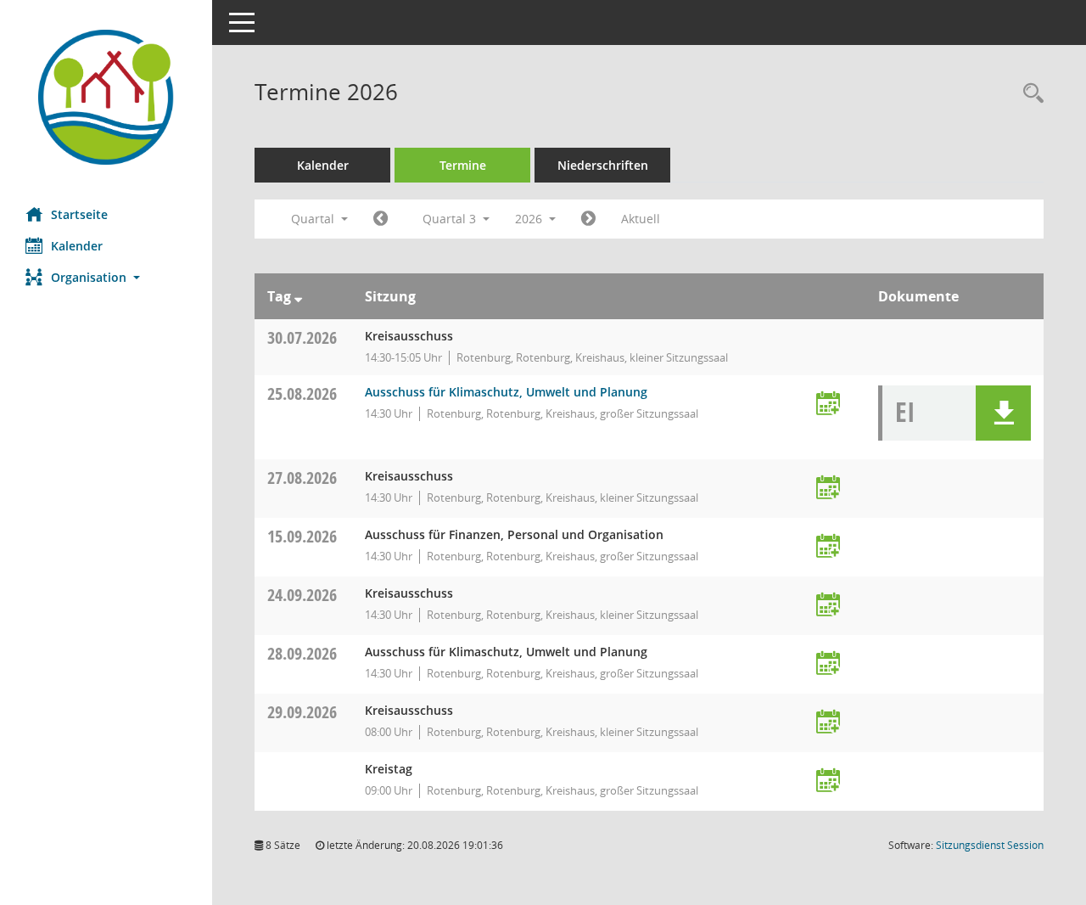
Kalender (77, 246)
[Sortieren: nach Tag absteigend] (298, 296)
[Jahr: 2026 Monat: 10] (588, 219)
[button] (106, 277)
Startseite (79, 214)
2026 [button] (530, 219)
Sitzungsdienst (990, 845)
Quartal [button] (314, 219)
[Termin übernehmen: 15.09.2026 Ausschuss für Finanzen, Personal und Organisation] (828, 547)
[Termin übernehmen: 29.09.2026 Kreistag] (828, 781)
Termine (462, 165)
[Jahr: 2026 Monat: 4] (380, 219)
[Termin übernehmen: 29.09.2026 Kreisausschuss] (828, 723)
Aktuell (640, 219)
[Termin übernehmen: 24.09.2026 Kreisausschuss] (828, 606)
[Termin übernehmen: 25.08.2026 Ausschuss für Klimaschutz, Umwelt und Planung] (828, 404)
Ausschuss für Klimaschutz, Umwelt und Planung (506, 392)
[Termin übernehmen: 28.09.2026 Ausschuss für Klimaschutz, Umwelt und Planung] (828, 664)
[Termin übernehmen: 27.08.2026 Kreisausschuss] (828, 488)
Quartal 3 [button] (451, 219)
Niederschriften (602, 165)
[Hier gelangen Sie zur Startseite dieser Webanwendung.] (106, 97)
